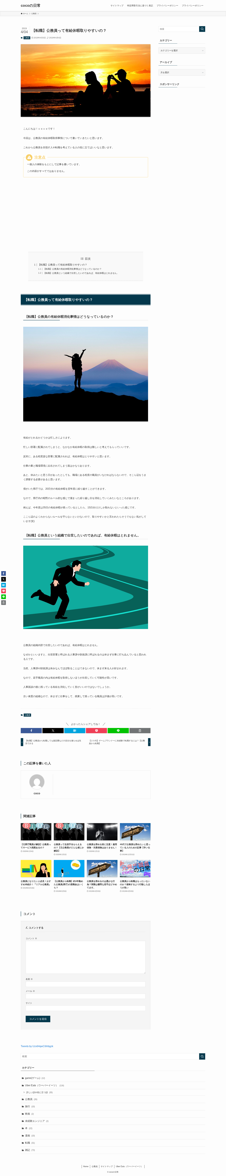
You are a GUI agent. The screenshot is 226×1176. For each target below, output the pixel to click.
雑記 (30, 1150)
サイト (29, 1003)
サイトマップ (107, 1166)
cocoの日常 (31, 5)
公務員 (26, 38)
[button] (31, 730)
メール (30, 991)
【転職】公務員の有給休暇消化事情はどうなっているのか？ (73, 269)
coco (37, 793)
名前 (29, 979)
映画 (29, 1113)
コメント (31, 938)
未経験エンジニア (36, 1121)
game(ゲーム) (35, 1078)
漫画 (30, 1135)
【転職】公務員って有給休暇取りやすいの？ (62, 264)
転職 (30, 1142)
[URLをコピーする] (140, 730)
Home (85, 1166)
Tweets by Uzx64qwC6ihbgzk (37, 1046)
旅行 (30, 1106)
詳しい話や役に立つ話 (39, 1092)
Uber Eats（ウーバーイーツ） (44, 1085)
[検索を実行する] (202, 29)
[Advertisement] (85, 220)
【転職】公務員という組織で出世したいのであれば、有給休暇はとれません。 (81, 273)
